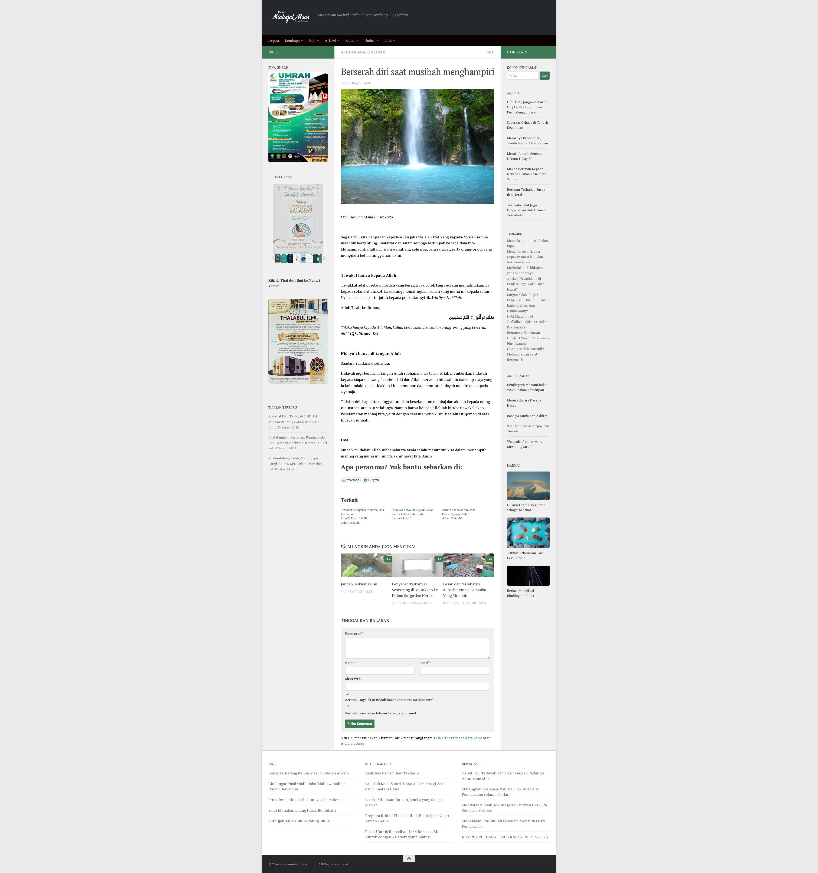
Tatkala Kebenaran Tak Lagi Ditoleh (525, 555)
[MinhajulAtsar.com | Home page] (291, 18)
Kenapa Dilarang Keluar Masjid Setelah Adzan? (309, 773)
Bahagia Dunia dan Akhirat (527, 415)
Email (426, 663)
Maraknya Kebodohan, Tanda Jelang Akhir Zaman (527, 140)
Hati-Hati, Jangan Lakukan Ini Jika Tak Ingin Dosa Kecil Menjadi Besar (527, 107)
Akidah (378, 52)
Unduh (369, 40)
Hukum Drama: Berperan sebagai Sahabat (526, 507)
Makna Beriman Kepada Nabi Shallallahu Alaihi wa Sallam (526, 173)
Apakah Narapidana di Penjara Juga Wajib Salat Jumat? (525, 284)
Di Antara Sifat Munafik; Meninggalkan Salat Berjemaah (525, 354)
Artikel (330, 40)
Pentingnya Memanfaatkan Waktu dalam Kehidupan (528, 387)
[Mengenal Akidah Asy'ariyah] (316, 258)
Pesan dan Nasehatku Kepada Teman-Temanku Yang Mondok (464, 589)
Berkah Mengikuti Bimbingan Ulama (520, 593)
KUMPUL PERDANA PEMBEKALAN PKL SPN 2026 (505, 836)
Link (388, 40)
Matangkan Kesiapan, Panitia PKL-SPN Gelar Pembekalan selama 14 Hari (500, 791)
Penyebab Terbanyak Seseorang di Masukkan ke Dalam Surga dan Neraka (415, 589)
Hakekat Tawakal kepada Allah (412, 510)
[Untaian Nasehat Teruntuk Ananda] (297, 258)
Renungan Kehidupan (523, 332)
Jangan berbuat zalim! (359, 583)
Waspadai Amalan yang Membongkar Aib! (525, 444)
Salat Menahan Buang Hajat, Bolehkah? (302, 810)
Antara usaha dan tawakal (459, 510)
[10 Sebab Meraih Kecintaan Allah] (284, 258)
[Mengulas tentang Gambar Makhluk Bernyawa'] (310, 258)
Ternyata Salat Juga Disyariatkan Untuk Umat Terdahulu (526, 210)
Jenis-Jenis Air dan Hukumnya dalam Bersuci (307, 799)
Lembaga (292, 40)
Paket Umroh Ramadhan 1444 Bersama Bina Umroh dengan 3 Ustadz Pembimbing (403, 834)
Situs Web (353, 679)
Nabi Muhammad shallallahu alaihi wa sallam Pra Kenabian (528, 322)
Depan (273, 40)
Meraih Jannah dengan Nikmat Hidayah (524, 156)
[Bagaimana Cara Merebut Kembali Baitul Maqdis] (277, 258)
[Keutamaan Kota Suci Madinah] (303, 258)
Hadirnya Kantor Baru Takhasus (392, 773)
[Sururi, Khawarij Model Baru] (290, 258)
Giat (312, 40)
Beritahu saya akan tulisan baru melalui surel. (381, 713)
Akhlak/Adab (354, 52)
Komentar (354, 634)
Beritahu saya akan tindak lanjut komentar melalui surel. (389, 700)
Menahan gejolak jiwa (523, 251)
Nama (351, 663)
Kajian (350, 40)
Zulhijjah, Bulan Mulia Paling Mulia (299, 820)
